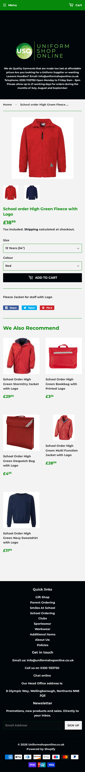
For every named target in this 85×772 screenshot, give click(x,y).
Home (7, 104)
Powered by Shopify (41, 749)
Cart (78, 5)
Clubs (42, 618)
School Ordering (42, 613)
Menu (12, 5)
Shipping (31, 229)
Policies (42, 645)
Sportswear (42, 624)
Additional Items (42, 634)
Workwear (42, 629)
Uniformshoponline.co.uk (46, 744)
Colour (8, 258)
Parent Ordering (42, 602)
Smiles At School (42, 608)
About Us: (42, 640)
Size (6, 240)
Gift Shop (42, 597)
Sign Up (73, 725)
